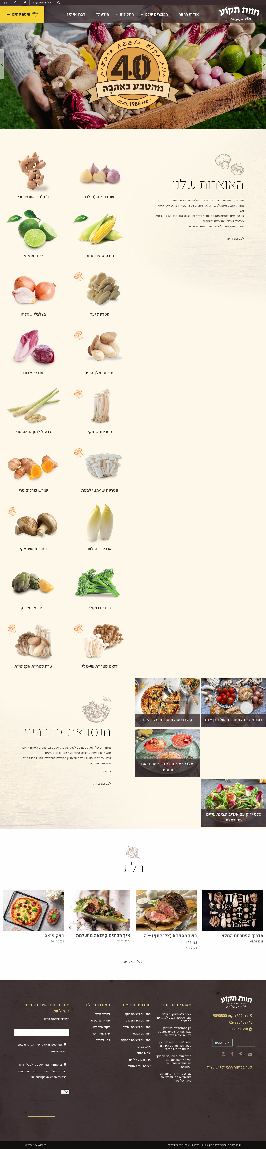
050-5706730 (239, 1029)
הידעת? (102, 14)
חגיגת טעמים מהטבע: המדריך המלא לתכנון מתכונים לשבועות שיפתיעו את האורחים (174, 1061)
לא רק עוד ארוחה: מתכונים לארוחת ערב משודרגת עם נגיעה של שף (175, 1077)
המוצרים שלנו (156, 14)
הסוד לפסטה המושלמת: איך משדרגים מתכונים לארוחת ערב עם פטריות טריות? (174, 1045)
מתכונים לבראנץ (141, 1033)
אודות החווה (189, 14)
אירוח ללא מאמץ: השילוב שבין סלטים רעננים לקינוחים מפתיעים (174, 1017)
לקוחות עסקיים (41, 3)
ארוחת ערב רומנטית (139, 1066)
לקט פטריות (103, 1040)
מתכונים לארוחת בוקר (138, 1014)
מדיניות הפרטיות (33, 1044)
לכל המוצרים (235, 238)
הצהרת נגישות (192, 1145)
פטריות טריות (102, 1014)
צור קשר (246, 1042)
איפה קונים (21, 14)
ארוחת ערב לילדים (140, 1059)
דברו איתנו (76, 14)
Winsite (42, 1145)
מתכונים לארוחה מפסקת (136, 1040)
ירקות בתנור (144, 1053)
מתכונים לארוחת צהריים (137, 1027)
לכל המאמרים (133, 961)
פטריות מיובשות (100, 1020)
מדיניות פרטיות (175, 1145)
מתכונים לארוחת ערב (138, 1020)
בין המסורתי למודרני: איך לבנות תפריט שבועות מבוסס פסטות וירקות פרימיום (174, 1031)
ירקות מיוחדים (101, 1027)
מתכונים (127, 14)
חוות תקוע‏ (51, 1108)
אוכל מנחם (144, 1046)
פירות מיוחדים (101, 1033)
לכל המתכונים (101, 783)
